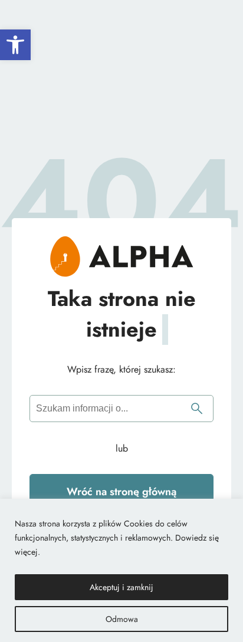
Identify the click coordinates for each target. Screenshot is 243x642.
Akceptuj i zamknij (121, 587)
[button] (15, 44)
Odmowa (122, 619)
